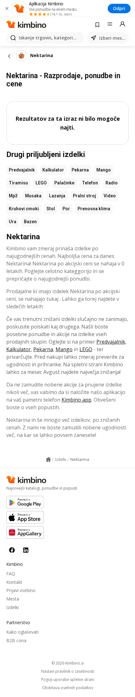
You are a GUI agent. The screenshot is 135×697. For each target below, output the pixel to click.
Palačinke (64, 182)
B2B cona (16, 640)
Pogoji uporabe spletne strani (67, 679)
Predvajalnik (22, 169)
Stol (50, 208)
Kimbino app (76, 399)
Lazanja (57, 195)
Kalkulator (53, 169)
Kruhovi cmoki (24, 208)
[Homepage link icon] (48, 459)
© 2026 (67, 663)
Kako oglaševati (22, 632)
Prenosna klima (94, 208)
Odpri (119, 8)
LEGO (41, 182)
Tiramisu (18, 182)
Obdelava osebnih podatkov (67, 687)
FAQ (10, 574)
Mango (103, 169)
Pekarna (80, 169)
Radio (111, 182)
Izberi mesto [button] (112, 38)
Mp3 (13, 195)
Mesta (12, 599)
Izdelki (12, 607)
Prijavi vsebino (20, 590)
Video (110, 195)
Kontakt (14, 582)
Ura (12, 221)
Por (66, 208)
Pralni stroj (84, 195)
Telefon (90, 182)
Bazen (30, 221)
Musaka (33, 195)
